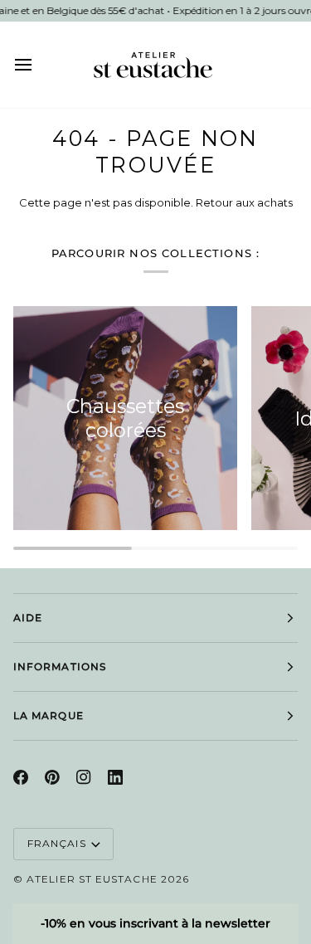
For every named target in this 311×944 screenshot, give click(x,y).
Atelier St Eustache (92, 879)
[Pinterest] (52, 777)
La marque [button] (48, 715)
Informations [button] (59, 666)
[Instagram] (83, 777)
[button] (155, 923)
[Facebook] (20, 777)
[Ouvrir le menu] (38, 65)
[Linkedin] (115, 777)
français (56, 843)
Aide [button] (27, 617)
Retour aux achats (244, 202)
